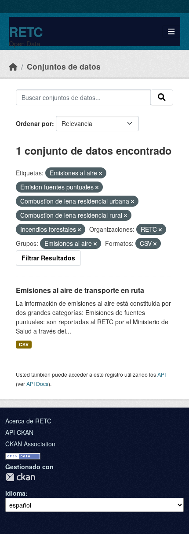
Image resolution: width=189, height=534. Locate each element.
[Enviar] (161, 97)
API (161, 374)
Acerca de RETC (28, 420)
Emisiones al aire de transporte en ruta (80, 290)
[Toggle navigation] (171, 31)
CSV (24, 344)
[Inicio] (13, 66)
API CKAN (19, 432)
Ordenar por (34, 123)
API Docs (37, 383)
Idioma (15, 493)
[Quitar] (100, 173)
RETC (26, 31)
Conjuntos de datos (64, 66)
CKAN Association (30, 443)
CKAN (20, 477)
